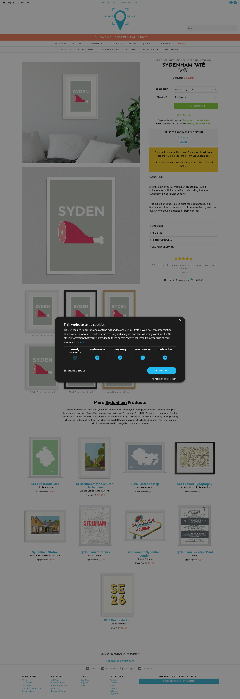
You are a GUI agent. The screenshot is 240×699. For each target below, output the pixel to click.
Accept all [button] (162, 370)
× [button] (180, 320)
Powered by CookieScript (164, 379)
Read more (80, 342)
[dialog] (120, 349)
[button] (74, 370)
